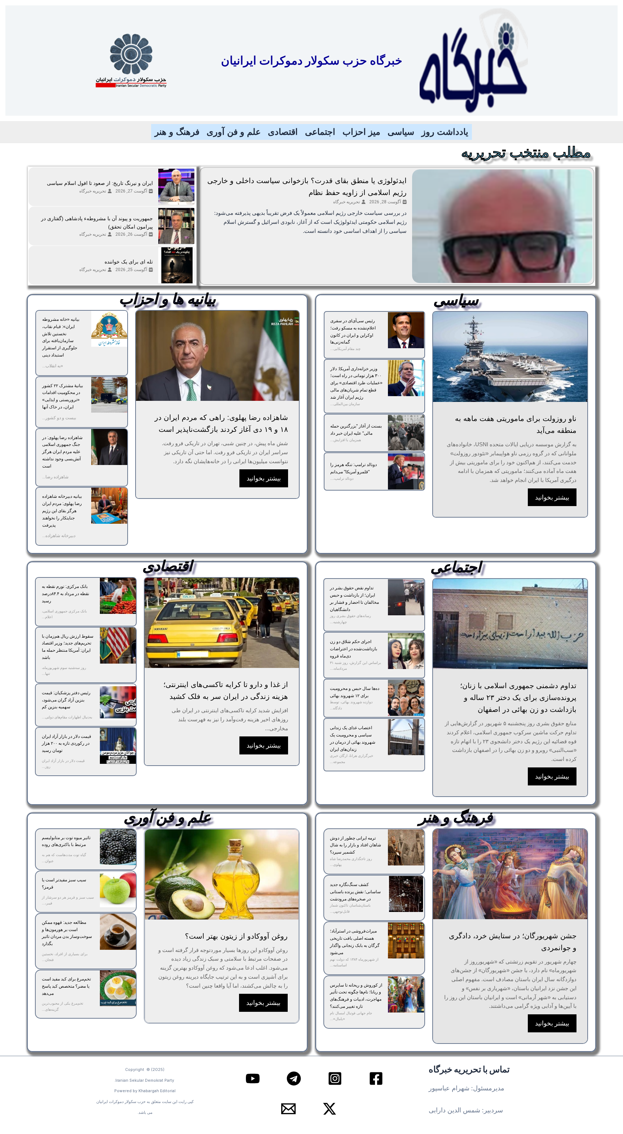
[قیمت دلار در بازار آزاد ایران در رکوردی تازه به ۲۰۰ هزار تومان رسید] (118, 746)
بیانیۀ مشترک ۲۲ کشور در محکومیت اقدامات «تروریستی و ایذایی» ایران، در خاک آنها (62, 396)
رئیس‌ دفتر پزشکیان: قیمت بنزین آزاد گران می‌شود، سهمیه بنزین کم (66, 700)
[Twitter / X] (329, 1109)
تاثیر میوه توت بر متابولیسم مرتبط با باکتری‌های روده (66, 841)
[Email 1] (288, 1109)
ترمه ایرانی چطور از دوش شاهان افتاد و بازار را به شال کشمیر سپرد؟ (355, 845)
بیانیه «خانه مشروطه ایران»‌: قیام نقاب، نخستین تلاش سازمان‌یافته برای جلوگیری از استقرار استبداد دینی (60, 337)
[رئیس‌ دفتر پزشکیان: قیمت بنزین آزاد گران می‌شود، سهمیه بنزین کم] (118, 702)
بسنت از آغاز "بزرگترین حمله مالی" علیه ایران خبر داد (356, 430)
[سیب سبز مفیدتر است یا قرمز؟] (118, 889)
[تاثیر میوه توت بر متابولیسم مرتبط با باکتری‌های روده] (118, 847)
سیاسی (401, 132)
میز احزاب (361, 132)
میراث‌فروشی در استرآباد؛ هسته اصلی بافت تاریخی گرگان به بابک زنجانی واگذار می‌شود (355, 942)
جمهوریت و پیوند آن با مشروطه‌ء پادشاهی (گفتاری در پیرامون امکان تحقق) (97, 223)
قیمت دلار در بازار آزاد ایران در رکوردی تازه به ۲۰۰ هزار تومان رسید (66, 743)
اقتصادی (283, 132)
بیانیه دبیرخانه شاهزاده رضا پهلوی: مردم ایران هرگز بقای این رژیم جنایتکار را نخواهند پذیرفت (62, 510)
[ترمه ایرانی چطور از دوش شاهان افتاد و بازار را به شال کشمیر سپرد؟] (406, 847)
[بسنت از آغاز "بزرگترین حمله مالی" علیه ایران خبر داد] (406, 433)
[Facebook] (376, 1078)
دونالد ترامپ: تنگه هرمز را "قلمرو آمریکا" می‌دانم (353, 468)
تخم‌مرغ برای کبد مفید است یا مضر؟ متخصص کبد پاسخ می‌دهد (66, 986)
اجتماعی (320, 132)
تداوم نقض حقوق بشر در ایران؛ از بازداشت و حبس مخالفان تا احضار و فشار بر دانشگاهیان (354, 598)
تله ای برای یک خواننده (129, 262)
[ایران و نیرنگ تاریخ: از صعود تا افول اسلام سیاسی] (176, 187)
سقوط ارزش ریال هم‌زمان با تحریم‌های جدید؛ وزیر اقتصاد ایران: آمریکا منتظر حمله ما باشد (67, 647)
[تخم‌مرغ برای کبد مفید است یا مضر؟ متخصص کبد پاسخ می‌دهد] (118, 988)
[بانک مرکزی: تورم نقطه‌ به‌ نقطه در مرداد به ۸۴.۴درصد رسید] (118, 596)
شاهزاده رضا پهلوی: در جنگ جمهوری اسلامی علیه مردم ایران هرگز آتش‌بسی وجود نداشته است (62, 452)
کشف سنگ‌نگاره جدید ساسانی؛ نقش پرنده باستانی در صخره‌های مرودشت (355, 892)
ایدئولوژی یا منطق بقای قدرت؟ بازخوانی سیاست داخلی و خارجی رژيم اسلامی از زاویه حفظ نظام (307, 186)
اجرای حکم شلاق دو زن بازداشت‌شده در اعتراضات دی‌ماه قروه (353, 649)
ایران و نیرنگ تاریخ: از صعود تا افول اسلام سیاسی (100, 183)
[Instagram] (335, 1078)
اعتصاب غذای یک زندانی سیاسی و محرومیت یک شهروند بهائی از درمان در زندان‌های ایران (352, 738)
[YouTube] (253, 1078)
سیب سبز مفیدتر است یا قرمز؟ (64, 883)
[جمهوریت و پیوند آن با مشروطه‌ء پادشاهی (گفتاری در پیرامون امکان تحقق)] (176, 226)
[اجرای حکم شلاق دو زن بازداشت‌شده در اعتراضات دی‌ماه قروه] (406, 651)
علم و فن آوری (234, 132)
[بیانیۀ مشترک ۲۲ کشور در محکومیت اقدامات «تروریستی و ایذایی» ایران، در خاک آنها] (109, 395)
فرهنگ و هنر (177, 132)
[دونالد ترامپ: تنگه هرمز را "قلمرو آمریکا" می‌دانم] (406, 471)
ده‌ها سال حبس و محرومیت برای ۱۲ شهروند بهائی (354, 692)
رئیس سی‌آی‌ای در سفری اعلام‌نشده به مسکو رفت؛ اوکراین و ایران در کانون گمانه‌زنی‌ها (353, 331)
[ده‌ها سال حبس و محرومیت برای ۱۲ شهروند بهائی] (406, 698)
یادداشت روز (444, 132)
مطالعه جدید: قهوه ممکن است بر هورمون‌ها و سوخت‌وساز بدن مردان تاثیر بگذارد (67, 933)
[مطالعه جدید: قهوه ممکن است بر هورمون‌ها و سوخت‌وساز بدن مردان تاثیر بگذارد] (118, 932)
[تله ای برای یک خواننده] (176, 265)
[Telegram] (294, 1078)
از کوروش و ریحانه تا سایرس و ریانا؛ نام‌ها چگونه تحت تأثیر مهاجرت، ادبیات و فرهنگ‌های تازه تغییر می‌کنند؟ (356, 996)
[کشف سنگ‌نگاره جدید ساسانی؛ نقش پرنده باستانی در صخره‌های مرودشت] (406, 894)
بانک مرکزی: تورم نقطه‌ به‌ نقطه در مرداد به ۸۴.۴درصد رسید (65, 593)
